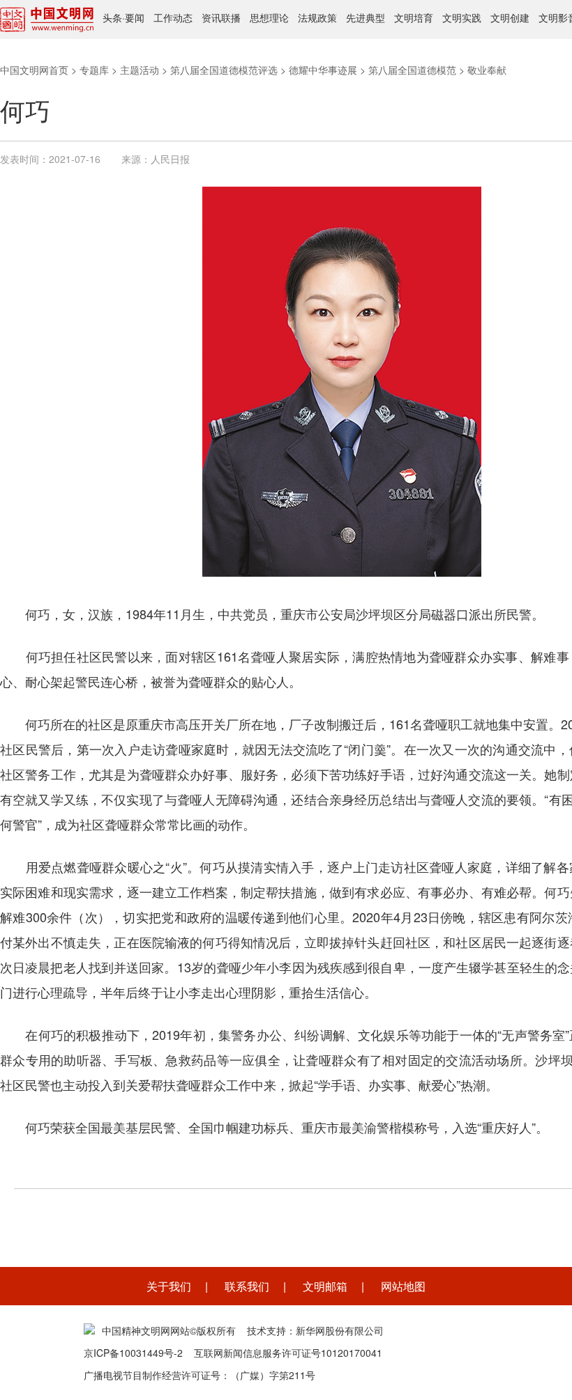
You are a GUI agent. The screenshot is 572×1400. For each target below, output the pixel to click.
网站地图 (403, 1286)
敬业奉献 (486, 70)
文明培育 (413, 17)
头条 (112, 17)
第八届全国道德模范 (412, 70)
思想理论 (269, 17)
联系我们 (247, 1286)
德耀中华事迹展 (323, 70)
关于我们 (168, 1286)
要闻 (134, 17)
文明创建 (509, 17)
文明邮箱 (325, 1286)
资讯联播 (221, 17)
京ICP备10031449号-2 (133, 1353)
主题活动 (139, 70)
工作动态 (173, 17)
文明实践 (461, 17)
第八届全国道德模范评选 (224, 70)
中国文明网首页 (34, 70)
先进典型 (365, 17)
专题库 (94, 70)
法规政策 (317, 17)
